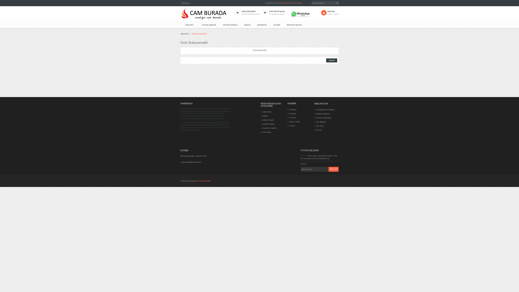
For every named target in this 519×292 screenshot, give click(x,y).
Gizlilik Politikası (269, 124)
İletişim (265, 116)
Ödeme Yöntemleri (323, 118)
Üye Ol (319, 130)
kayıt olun (298, 3)
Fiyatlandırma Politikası (325, 109)
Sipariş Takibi (295, 121)
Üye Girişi (320, 126)
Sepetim (293, 113)
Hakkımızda (267, 112)
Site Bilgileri (321, 122)
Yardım (292, 126)
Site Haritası (267, 132)
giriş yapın (285, 3)
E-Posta (293, 117)
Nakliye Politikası (323, 113)
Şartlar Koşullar (268, 120)
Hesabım (293, 109)
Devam (331, 60)
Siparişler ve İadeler (270, 128)
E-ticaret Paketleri (203, 181)
